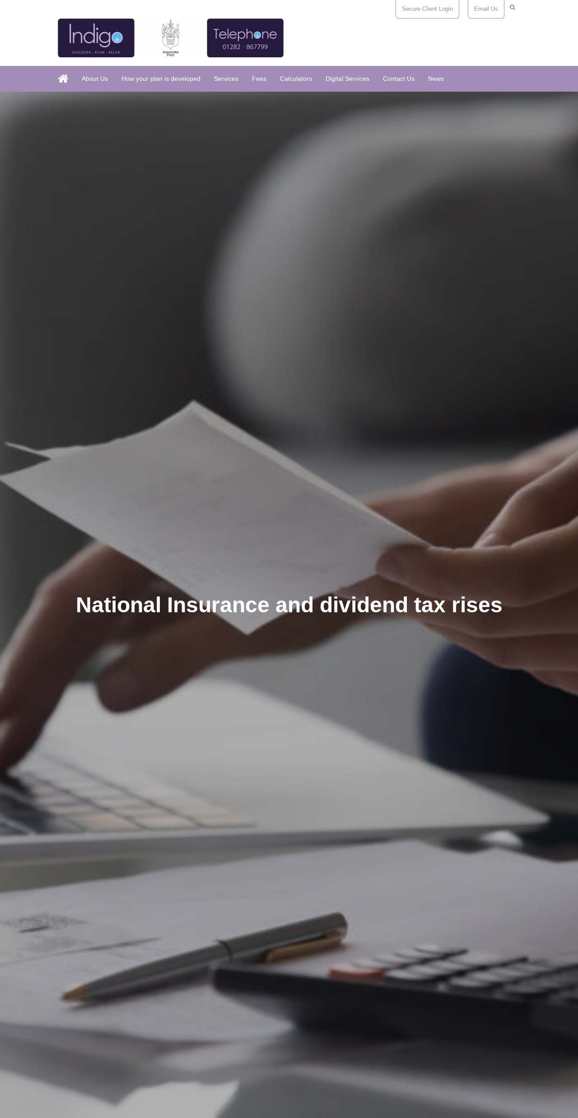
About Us (95, 78)
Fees (259, 78)
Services (226, 78)
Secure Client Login (427, 8)
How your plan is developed (160, 78)
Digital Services (347, 78)
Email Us (486, 8)
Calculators (296, 78)
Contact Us (399, 78)
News (436, 78)
